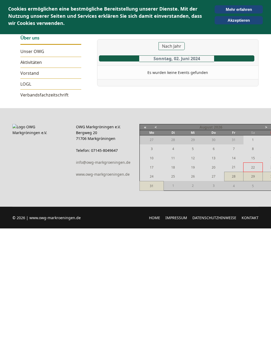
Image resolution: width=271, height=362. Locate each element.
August (206, 127)
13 (213, 158)
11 (173, 158)
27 (213, 176)
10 (151, 158)
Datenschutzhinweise (214, 217)
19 (193, 167)
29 (253, 176)
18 (173, 167)
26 (193, 176)
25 (173, 176)
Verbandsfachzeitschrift (44, 95)
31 (151, 186)
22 (253, 167)
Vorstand (29, 73)
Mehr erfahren (239, 9)
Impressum (176, 217)
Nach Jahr (171, 46)
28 (234, 176)
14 (234, 158)
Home (154, 217)
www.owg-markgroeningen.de (103, 174)
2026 (218, 127)
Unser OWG (32, 51)
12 (193, 158)
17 (151, 167)
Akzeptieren (239, 20)
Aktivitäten (31, 62)
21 (234, 167)
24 (151, 176)
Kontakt (250, 217)
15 (253, 158)
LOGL (25, 84)
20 (213, 167)
